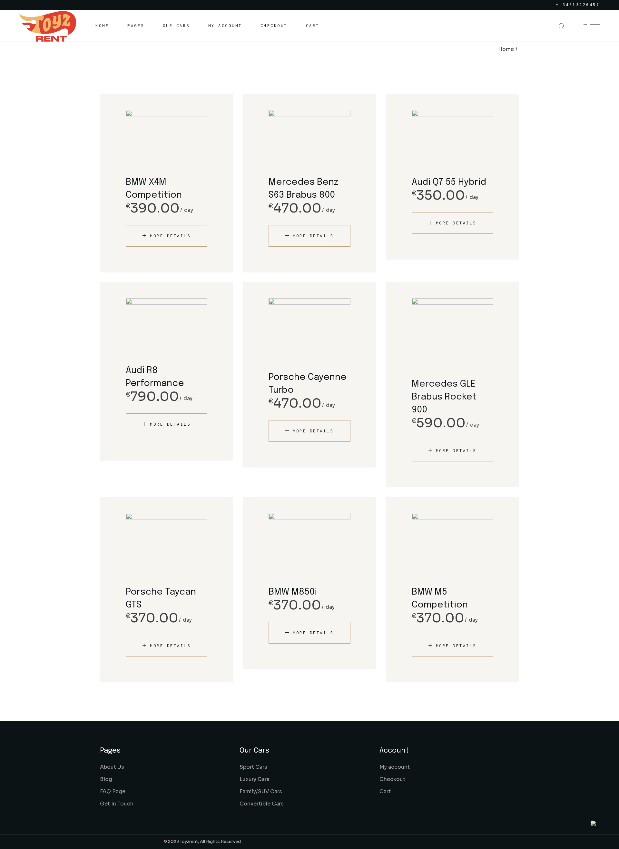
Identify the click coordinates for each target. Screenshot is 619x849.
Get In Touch (116, 803)
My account (394, 767)
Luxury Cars (255, 779)
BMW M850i (293, 592)
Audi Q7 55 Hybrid (449, 182)
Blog (106, 779)
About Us (112, 767)
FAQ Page (112, 791)
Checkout (392, 779)
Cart (385, 791)
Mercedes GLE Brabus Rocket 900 (444, 397)
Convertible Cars (262, 803)
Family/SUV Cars (261, 791)
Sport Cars (253, 767)
